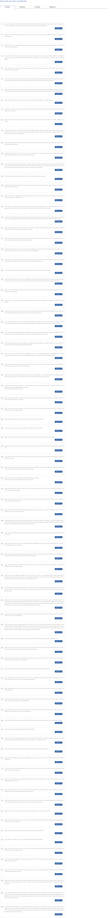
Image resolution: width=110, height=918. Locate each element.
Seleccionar (58, 28)
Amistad (7, 7)
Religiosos (52, 7)
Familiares (22, 7)
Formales (37, 7)
